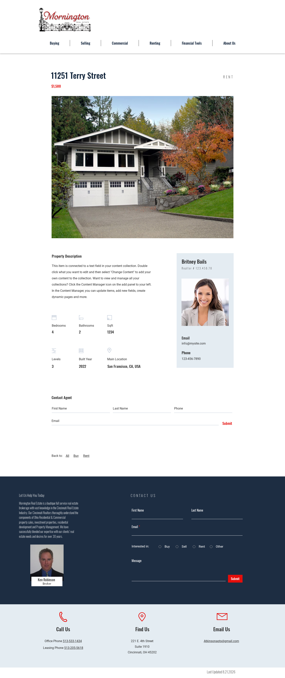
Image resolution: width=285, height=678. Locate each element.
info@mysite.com (194, 343)
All (67, 456)
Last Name (197, 510)
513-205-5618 (73, 648)
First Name (138, 510)
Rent (86, 456)
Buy (76, 456)
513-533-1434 (72, 641)
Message (137, 560)
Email (135, 526)
